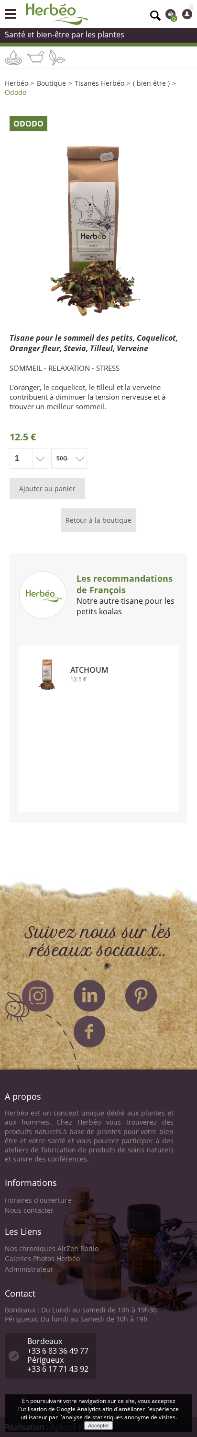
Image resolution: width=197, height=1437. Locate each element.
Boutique (51, 83)
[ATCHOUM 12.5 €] (98, 657)
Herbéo (16, 83)
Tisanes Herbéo (99, 83)
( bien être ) (151, 83)
